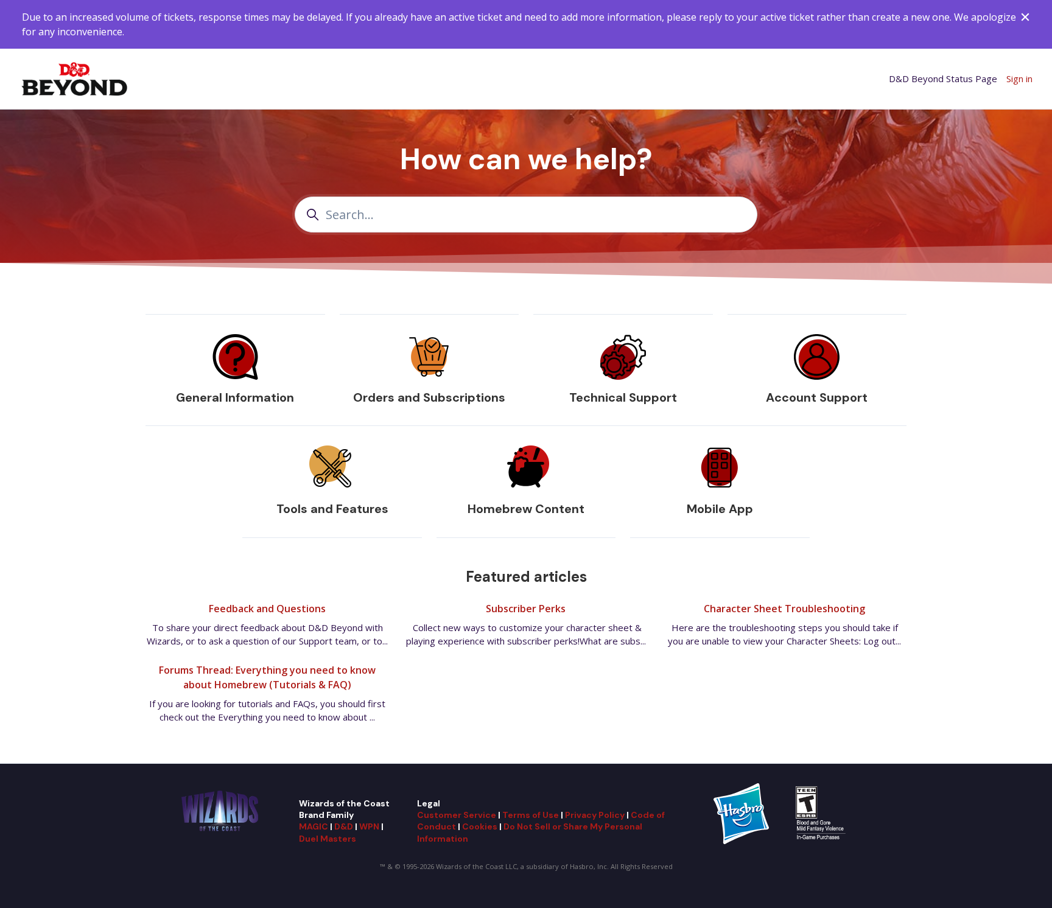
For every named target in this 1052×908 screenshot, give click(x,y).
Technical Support (623, 397)
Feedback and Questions (267, 608)
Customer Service (456, 814)
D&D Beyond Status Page (943, 78)
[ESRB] (822, 812)
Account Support (817, 397)
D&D (343, 826)
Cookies (479, 826)
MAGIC (313, 826)
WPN (369, 826)
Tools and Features (332, 509)
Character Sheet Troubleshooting (784, 608)
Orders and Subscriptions (429, 397)
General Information (235, 397)
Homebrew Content (526, 509)
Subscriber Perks (526, 608)
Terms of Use (530, 814)
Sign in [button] (1019, 78)
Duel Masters (327, 838)
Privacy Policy (595, 814)
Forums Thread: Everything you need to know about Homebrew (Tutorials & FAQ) (267, 677)
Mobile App (720, 509)
